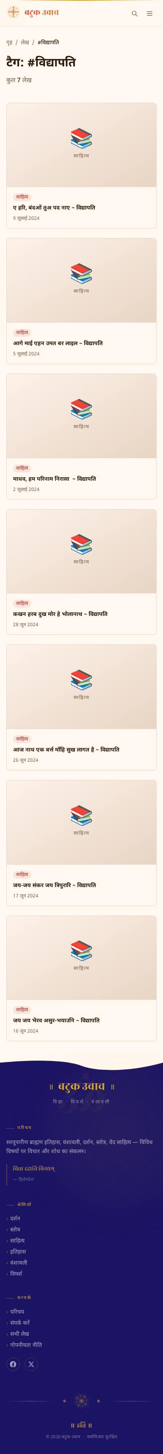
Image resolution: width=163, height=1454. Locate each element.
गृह (9, 43)
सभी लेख (19, 1334)
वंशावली (18, 1263)
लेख (25, 43)
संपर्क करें (20, 1323)
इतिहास (18, 1252)
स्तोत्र (15, 1230)
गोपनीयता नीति (26, 1345)
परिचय (17, 1312)
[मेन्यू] (149, 13)
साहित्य (17, 1241)
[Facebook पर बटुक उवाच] (13, 1364)
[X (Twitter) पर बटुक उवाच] (31, 1364)
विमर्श (16, 1274)
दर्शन (15, 1219)
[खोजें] (134, 13)
